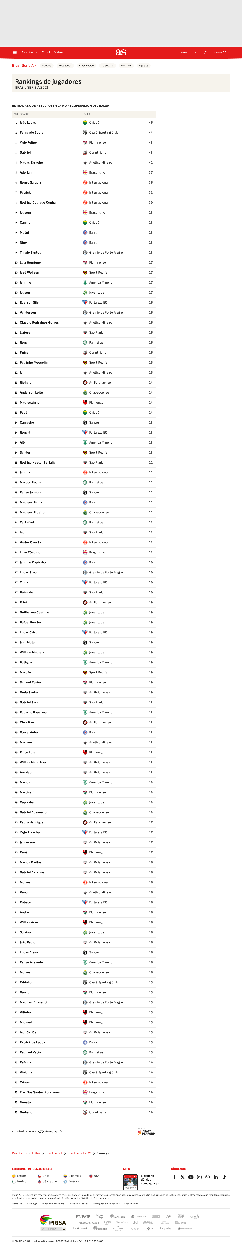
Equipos (143, 65)
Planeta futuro (165, 1222)
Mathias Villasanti (33, 1002)
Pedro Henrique (31, 822)
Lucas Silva (28, 572)
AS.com (169, 1216)
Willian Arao (29, 922)
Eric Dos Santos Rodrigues (40, 1092)
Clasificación (86, 65)
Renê (24, 852)
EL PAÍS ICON (134, 1228)
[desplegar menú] (14, 52)
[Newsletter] (195, 52)
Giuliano (26, 1112)
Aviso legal (31, 1203)
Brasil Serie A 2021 (79, 1153)
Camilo (25, 222)
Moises (25, 882)
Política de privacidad (53, 1203)
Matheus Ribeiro (32, 512)
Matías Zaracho (31, 162)
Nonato (25, 1102)
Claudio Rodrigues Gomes (39, 322)
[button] (53, 1229)
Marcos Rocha (30, 482)
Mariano (26, 742)
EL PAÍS (83, 1216)
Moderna (100, 1228)
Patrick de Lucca (32, 1042)
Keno (24, 892)
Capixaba (27, 802)
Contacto (17, 1203)
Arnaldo (26, 772)
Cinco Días (122, 1222)
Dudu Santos (29, 692)
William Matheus (32, 652)
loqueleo (166, 1228)
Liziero (25, 332)
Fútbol (45, 52)
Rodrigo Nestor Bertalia (37, 462)
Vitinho (25, 1012)
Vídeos (59, 52)
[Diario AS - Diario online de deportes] (121, 52)
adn (181, 1216)
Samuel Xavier (30, 682)
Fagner (25, 352)
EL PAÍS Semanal (149, 1222)
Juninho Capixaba (33, 562)
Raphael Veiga (30, 1052)
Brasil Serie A (23, 65)
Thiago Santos (30, 252)
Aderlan (26, 172)
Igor (23, 532)
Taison (25, 1082)
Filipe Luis (27, 752)
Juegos (183, 52)
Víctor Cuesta (30, 542)
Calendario (107, 65)
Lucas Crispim (30, 632)
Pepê (23, 412)
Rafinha (25, 1062)
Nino (23, 242)
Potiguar (26, 662)
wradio (107, 1222)
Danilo (24, 992)
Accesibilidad (131, 1203)
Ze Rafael (27, 522)
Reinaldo (26, 592)
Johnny (25, 472)
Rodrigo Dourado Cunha (38, 202)
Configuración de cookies (106, 1203)
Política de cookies (78, 1203)
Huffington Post (88, 1222)
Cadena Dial (135, 1222)
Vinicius (26, 1072)
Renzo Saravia (30, 182)
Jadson (25, 292)
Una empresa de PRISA (53, 1220)
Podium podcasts (117, 1228)
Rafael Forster (30, 622)
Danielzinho (29, 732)
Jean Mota (27, 642)
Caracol (194, 1216)
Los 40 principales (99, 1216)
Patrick (25, 192)
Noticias (46, 65)
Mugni (24, 232)
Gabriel (25, 153)
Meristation (185, 1228)
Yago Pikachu (30, 832)
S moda (150, 1228)
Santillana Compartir (138, 1216)
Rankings (126, 65)
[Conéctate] (206, 52)
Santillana (117, 1216)
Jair (22, 372)
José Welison (29, 272)
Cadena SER (156, 1216)
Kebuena (180, 1222)
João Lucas (28, 123)
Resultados (29, 52)
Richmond (80, 1228)
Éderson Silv (29, 302)
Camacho (27, 422)
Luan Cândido (30, 552)
